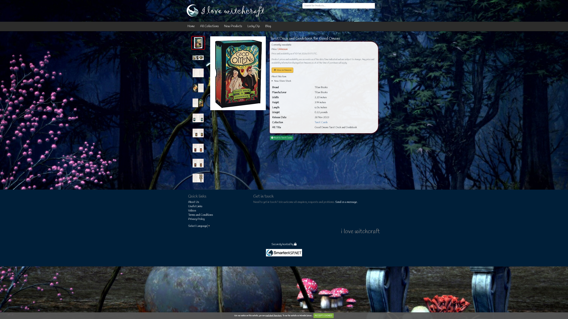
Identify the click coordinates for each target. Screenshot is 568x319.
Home (191, 26)
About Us (193, 202)
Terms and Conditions (200, 215)
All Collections (209, 26)
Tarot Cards (321, 122)
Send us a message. (346, 202)
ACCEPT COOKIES (323, 315)
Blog (268, 26)
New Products (233, 26)
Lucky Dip (253, 26)
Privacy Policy (196, 219)
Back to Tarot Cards (283, 137)
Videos (192, 211)
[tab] (198, 42)
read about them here (273, 315)
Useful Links (195, 206)
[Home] (226, 11)
